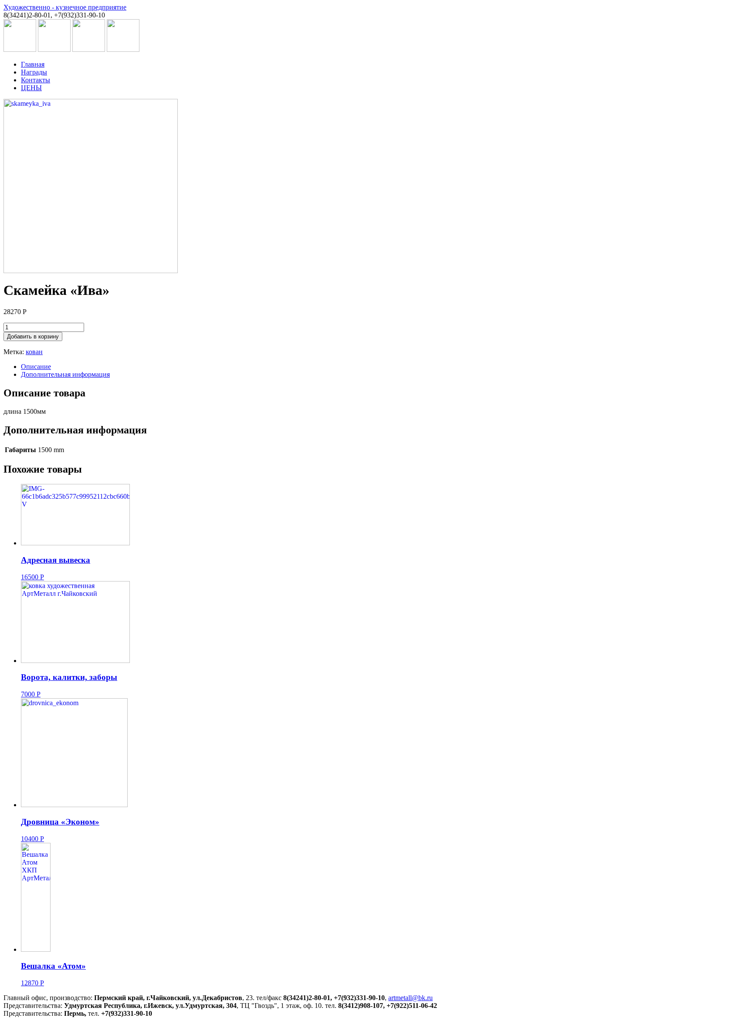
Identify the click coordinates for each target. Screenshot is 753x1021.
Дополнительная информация (65, 374)
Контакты (35, 80)
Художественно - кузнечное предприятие (64, 7)
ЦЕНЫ (31, 87)
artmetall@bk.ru (410, 997)
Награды (34, 72)
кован (34, 351)
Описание (36, 366)
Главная (32, 64)
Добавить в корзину (33, 336)
